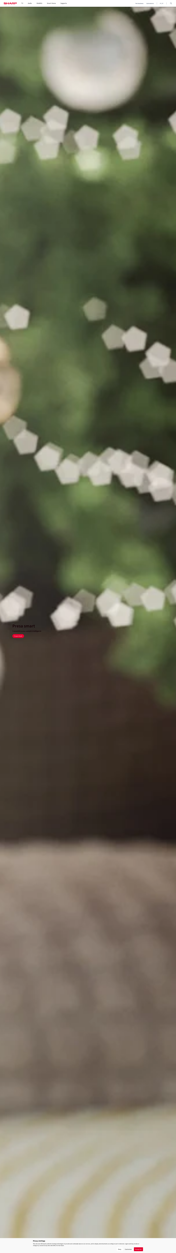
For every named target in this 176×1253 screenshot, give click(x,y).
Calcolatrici (150, 3)
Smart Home (51, 3)
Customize (128, 1249)
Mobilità (39, 3)
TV (22, 3)
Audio (30, 3)
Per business (139, 3)
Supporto (63, 3)
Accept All (138, 1249)
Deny (119, 1249)
